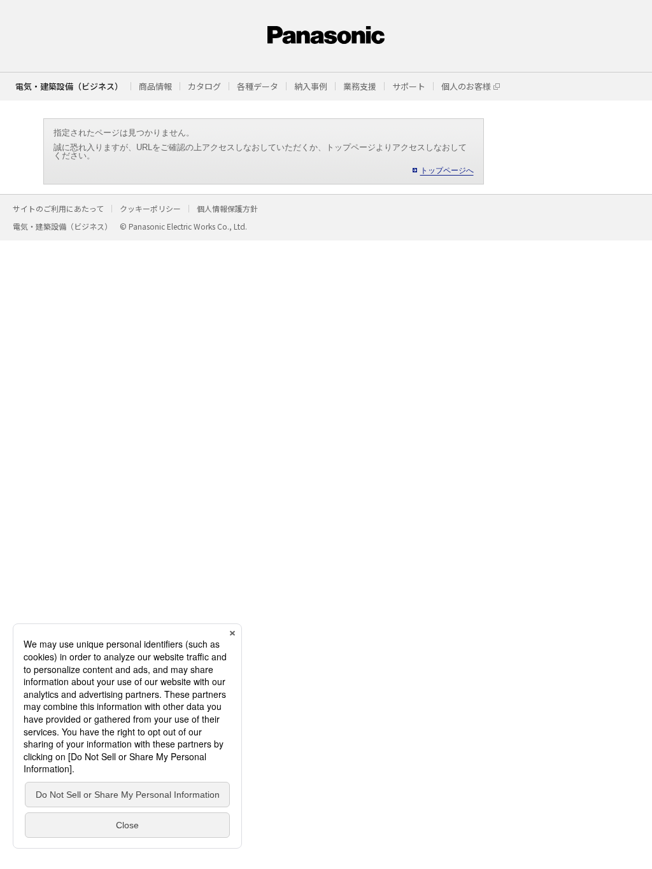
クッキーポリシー (150, 208)
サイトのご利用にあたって (58, 208)
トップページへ (447, 170)
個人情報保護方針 (227, 208)
